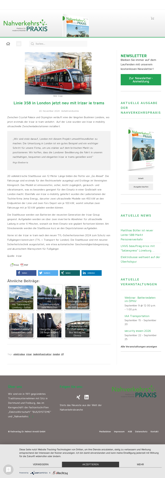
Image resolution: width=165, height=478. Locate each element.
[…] (31, 416)
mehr (140, 464)
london (56, 354)
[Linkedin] (86, 397)
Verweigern (41, 464)
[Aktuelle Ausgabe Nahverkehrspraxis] (141, 149)
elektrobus (19, 354)
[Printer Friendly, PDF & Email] (19, 265)
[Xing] (78, 397)
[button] (18, 43)
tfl (62, 354)
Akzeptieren (90, 464)
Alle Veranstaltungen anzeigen (139, 346)
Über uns (15, 386)
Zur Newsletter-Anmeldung (141, 79)
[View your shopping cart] (152, 18)
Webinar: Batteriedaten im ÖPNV (140, 299)
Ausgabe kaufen (141, 187)
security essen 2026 (138, 330)
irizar (29, 354)
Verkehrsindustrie (70, 110)
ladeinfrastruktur (42, 354)
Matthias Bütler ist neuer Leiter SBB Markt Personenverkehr (137, 235)
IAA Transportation (137, 316)
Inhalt (141, 178)
